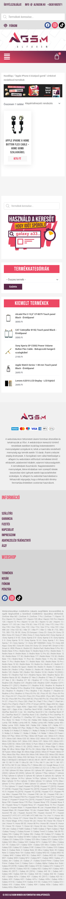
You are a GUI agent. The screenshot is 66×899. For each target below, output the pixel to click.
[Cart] (57, 57)
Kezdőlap (8, 75)
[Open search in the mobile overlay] (33, 16)
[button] (7, 56)
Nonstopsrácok (57, 895)
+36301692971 (55, 5)
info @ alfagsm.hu (35, 5)
